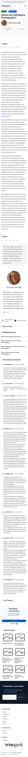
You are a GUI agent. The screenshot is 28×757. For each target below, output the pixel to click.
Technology (6, 714)
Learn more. (21, 2)
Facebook (5, 740)
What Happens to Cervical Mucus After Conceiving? (7, 677)
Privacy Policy (4, 754)
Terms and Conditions (12, 754)
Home (4, 723)
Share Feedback (21, 320)
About (4, 730)
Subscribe (14, 620)
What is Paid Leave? (7, 643)
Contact (5, 733)
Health (4, 712)
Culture (5, 721)
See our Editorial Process (8, 320)
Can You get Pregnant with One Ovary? (19, 677)
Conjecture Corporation (16, 752)
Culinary (5, 719)
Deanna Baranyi (13, 23)
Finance (5, 716)
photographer (5, 116)
